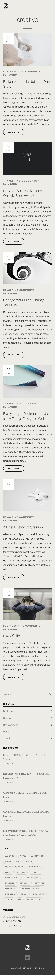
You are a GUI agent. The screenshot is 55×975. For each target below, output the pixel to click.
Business (10, 71)
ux (19, 900)
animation (37, 856)
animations (12, 861)
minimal (10, 883)
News (7, 290)
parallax (11, 889)
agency (9, 856)
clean (28, 861)
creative (34, 867)
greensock (31, 878)
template (38, 894)
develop (36, 872)
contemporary (14, 867)
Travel (8, 181)
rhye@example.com (14, 917)
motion (39, 883)
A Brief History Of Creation (23, 527)
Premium (10, 894)
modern (24, 883)
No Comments (30, 71)
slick (24, 894)
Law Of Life (11, 636)
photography (30, 889)
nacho (12, 75)
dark (8, 872)
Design (7, 718)
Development (10, 725)
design (21, 872)
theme (9, 900)
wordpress (34, 900)
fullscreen (12, 878)
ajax (23, 856)
